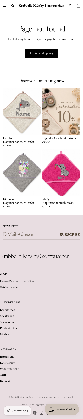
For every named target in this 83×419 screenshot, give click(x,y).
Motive (4, 334)
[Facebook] (34, 412)
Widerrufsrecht (9, 369)
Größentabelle (9, 287)
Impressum (7, 357)
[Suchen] (12, 6)
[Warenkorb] (78, 6)
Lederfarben (7, 310)
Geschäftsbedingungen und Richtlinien (41, 405)
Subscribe (70, 234)
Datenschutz (7, 363)
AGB (3, 375)
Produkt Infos (8, 328)
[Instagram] (41, 412)
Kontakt (5, 381)
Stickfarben (7, 316)
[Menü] (4, 5)
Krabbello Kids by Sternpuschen (34, 397)
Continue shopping (41, 53)
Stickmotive (7, 322)
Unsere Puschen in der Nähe (17, 281)
